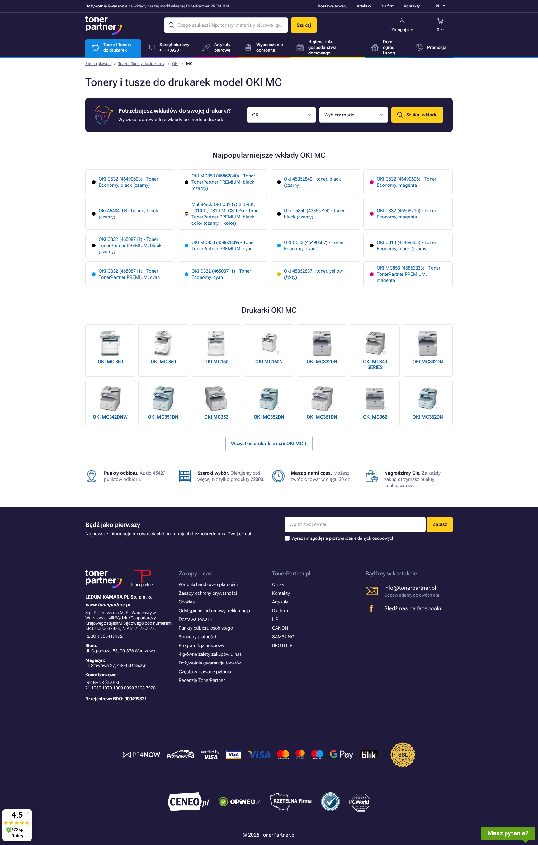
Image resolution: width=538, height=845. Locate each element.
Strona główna (98, 63)
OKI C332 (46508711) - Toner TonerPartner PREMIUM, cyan (129, 274)
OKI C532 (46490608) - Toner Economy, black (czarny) (128, 182)
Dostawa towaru (332, 6)
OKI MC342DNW (110, 417)
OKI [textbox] (256, 115)
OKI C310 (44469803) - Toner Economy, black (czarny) (406, 245)
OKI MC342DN (428, 361)
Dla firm (387, 6)
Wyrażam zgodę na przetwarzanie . (344, 538)
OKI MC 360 (163, 361)
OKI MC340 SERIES (375, 364)
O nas (278, 584)
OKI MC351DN (163, 417)
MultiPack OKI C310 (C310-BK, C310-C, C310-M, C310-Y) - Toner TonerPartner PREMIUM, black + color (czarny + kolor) (225, 214)
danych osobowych (376, 538)
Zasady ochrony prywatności (208, 593)
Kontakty (412, 6)
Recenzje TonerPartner (202, 680)
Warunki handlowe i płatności (208, 584)
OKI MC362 (375, 417)
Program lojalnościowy (201, 645)
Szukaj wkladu (422, 115)
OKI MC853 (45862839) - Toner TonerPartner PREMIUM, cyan (223, 245)
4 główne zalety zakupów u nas (210, 654)
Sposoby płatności (197, 637)
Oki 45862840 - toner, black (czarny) (312, 182)
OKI (175, 63)
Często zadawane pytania (205, 671)
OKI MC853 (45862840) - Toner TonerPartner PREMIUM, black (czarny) (223, 182)
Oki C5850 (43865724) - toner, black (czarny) (315, 214)
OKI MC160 (216, 361)
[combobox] (281, 115)
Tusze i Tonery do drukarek (141, 63)
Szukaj (304, 25)
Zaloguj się (402, 29)
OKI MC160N (269, 361)
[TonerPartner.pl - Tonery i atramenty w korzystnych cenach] (103, 25)
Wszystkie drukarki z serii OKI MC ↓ (269, 443)
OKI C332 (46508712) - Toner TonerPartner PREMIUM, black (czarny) (130, 246)
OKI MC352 (216, 417)
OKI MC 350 (110, 361)
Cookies (187, 602)
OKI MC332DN (322, 361)
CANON (280, 628)
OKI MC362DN (428, 417)
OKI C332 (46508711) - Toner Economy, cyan (221, 274)
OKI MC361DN (322, 417)
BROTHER (282, 645)
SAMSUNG (283, 637)
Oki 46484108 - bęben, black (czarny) (128, 214)
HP (275, 619)
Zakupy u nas (195, 573)
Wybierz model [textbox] (340, 115)
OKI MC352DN (269, 417)
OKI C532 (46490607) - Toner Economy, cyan (313, 245)
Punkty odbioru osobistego (206, 628)
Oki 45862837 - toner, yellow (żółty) (313, 274)
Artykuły (364, 6)
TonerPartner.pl (291, 573)
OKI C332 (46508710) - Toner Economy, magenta (406, 214)
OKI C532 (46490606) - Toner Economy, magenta (406, 182)
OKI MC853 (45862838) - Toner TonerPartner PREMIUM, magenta (408, 274)
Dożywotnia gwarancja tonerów (210, 663)
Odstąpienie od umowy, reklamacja (214, 610)
